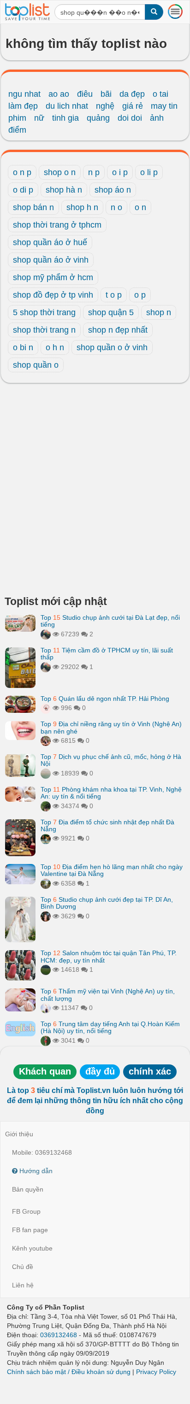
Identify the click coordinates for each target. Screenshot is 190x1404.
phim (17, 118)
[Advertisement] (95, 492)
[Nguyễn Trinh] (46, 1007)
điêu (85, 94)
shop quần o (36, 365)
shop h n (82, 207)
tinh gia (65, 118)
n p (94, 172)
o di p (23, 189)
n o (116, 207)
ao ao (58, 94)
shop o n (60, 172)
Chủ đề (22, 1266)
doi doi (130, 118)
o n (140, 207)
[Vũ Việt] (46, 634)
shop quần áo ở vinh (51, 259)
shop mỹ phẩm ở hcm (53, 277)
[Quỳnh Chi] (46, 707)
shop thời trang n (44, 330)
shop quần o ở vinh (112, 347)
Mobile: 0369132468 (42, 1152)
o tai (160, 94)
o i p (120, 172)
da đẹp (132, 94)
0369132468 (58, 1335)
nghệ (105, 106)
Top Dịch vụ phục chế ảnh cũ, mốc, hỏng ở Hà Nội (111, 760)
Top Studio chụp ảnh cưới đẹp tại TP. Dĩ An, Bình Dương (107, 903)
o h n (55, 347)
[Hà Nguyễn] (46, 969)
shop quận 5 (111, 312)
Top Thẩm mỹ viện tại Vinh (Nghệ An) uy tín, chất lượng (108, 994)
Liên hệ (23, 1285)
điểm (17, 130)
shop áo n (113, 189)
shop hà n (64, 189)
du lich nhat (67, 106)
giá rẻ (132, 106)
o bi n (23, 347)
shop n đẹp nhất (118, 330)
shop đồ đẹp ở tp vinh (53, 295)
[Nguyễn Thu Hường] (46, 740)
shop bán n (33, 207)
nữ (39, 118)
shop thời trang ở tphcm (57, 224)
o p (140, 295)
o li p (149, 172)
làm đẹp (23, 106)
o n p (22, 172)
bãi (106, 94)
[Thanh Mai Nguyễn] (46, 838)
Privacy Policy (156, 1371)
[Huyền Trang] (46, 916)
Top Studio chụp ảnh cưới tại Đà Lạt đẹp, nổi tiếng (110, 621)
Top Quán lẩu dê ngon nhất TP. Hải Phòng (105, 698)
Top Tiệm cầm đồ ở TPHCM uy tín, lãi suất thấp (107, 653)
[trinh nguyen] (46, 773)
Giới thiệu (19, 1134)
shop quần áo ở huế (50, 242)
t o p (114, 295)
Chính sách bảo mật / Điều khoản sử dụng (69, 1371)
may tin (164, 106)
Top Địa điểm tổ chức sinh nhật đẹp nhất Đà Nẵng (107, 825)
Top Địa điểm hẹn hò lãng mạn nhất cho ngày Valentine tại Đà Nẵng (112, 870)
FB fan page (30, 1230)
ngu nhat (24, 94)
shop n (158, 312)
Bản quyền (27, 1189)
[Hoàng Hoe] (46, 883)
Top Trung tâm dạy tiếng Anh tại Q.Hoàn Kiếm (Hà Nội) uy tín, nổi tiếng (110, 1027)
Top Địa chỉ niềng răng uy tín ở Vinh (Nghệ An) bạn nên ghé (111, 727)
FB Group (26, 1211)
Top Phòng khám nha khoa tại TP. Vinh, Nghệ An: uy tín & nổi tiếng (111, 793)
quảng (98, 118)
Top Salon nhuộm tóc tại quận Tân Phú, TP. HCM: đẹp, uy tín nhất (109, 956)
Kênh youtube (32, 1248)
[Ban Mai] (46, 1040)
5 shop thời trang (44, 312)
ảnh (157, 118)
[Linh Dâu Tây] (46, 806)
